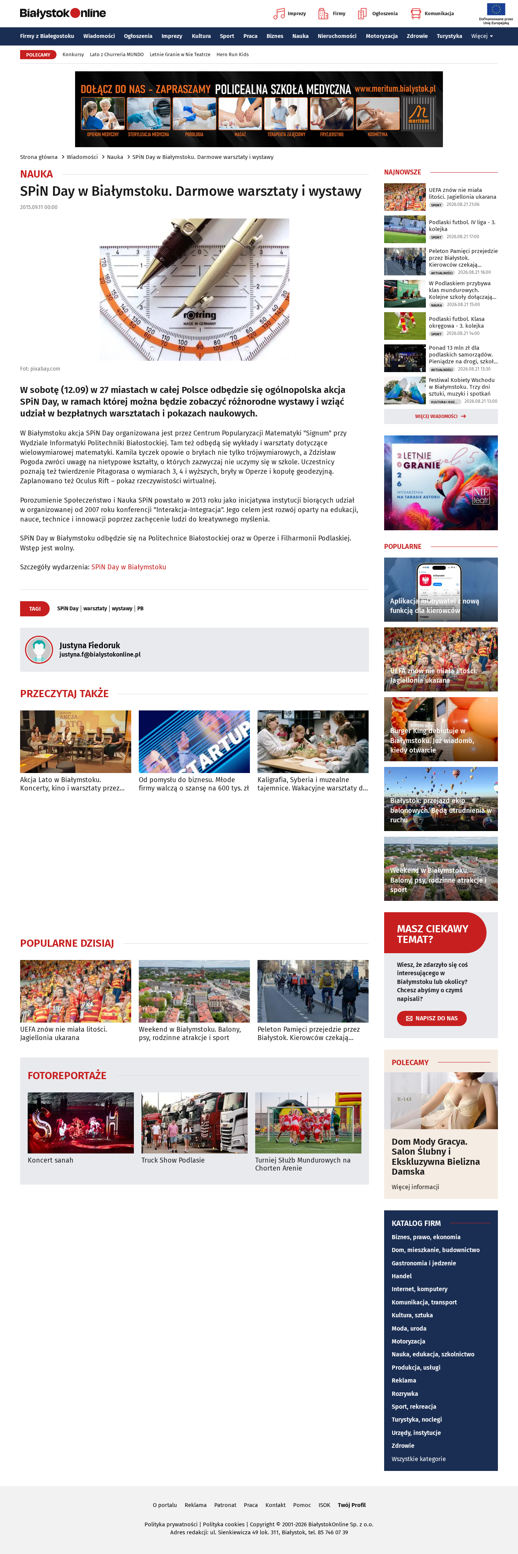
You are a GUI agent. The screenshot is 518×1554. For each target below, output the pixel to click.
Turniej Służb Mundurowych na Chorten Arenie (303, 1164)
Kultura (201, 36)
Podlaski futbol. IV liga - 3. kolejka (462, 226)
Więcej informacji (416, 1187)
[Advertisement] (194, 864)
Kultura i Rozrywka (446, 402)
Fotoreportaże (67, 1075)
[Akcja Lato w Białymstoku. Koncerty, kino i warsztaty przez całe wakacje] (75, 741)
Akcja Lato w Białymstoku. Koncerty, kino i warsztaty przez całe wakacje (69, 784)
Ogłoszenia (385, 13)
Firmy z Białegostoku (47, 36)
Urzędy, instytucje (416, 1432)
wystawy (122, 608)
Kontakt (275, 1505)
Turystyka (449, 36)
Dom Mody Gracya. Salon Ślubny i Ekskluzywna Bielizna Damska (436, 1157)
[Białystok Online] (63, 13)
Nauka (300, 36)
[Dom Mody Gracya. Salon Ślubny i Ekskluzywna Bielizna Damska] (441, 1100)
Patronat (225, 1505)
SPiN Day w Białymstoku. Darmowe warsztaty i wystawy (202, 157)
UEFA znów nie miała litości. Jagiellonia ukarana (63, 1034)
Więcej (479, 36)
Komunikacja (439, 13)
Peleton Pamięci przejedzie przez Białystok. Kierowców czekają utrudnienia (308, 1034)
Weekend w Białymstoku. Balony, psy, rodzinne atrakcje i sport (190, 1034)
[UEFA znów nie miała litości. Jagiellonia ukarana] (75, 991)
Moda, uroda (409, 1328)
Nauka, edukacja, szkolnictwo (433, 1354)
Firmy (339, 13)
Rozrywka (405, 1393)
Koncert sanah (51, 1160)
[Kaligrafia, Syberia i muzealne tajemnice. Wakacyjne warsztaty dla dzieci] (313, 741)
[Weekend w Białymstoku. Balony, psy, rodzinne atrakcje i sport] (194, 991)
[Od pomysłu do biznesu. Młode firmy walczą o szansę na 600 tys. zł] (194, 741)
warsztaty (95, 608)
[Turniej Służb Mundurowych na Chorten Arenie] (308, 1122)
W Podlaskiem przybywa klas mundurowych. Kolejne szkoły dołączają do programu (460, 290)
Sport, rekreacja (414, 1406)
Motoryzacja (382, 36)
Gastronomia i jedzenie (424, 1263)
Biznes (275, 36)
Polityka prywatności (171, 1524)
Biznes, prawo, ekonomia (426, 1237)
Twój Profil (352, 1505)
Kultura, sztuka (412, 1315)
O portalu (165, 1505)
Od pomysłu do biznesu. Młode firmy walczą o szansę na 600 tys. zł (194, 784)
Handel (402, 1276)
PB (140, 608)
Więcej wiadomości (436, 416)
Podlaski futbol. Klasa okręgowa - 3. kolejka (457, 322)
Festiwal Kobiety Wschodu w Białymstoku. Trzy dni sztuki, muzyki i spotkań (462, 387)
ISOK (324, 1505)
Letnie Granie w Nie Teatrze (180, 54)
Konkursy (73, 54)
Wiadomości (99, 36)
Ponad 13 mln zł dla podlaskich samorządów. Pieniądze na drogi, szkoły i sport (462, 354)
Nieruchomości (337, 36)
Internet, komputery (419, 1289)
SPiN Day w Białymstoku (128, 567)
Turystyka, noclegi (417, 1419)
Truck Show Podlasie (173, 1160)
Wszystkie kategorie (419, 1459)
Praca (250, 36)
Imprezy (297, 13)
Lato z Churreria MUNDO (117, 54)
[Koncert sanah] (81, 1122)
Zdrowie (417, 36)
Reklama (404, 1380)
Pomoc (302, 1505)
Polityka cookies (224, 1524)
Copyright (262, 1524)
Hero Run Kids (233, 54)
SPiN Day (67, 608)
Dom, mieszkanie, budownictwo (436, 1250)
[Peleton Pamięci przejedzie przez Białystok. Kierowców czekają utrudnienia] (313, 991)
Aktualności (442, 273)
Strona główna (39, 157)
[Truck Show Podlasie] (194, 1122)
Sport (227, 36)
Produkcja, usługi (416, 1367)
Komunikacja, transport (424, 1302)
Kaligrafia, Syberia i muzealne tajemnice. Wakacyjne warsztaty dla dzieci (313, 784)
